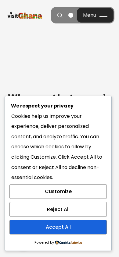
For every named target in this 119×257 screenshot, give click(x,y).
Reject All (58, 209)
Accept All (58, 227)
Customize (58, 191)
